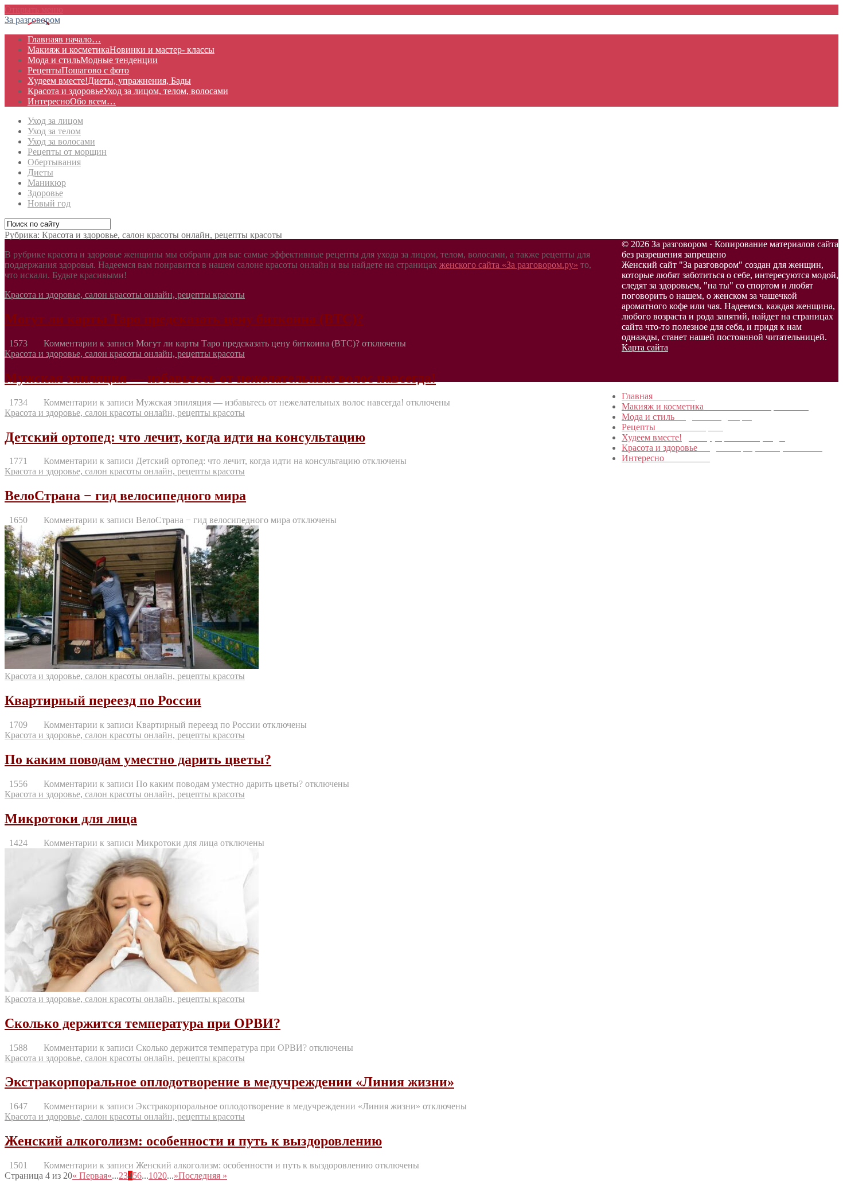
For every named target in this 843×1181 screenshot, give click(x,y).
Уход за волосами (61, 141)
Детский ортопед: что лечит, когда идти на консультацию (185, 437)
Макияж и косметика (121, 49)
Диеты (40, 172)
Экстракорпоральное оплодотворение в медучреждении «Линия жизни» (229, 1081)
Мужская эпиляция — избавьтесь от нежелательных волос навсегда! (220, 378)
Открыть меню (34, 9)
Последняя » (202, 1175)
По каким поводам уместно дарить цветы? (138, 759)
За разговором (32, 20)
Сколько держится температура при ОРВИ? (142, 1023)
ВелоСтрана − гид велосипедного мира (125, 495)
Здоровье (45, 193)
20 (162, 1175)
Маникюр (47, 183)
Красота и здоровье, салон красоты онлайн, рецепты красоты (125, 294)
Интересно (72, 101)
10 (153, 1175)
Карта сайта (645, 347)
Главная (64, 39)
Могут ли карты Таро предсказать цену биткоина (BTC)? (184, 318)
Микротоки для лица (71, 818)
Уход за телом (54, 131)
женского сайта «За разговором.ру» (508, 265)
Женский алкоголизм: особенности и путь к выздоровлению (193, 1140)
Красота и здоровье (128, 91)
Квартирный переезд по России (103, 700)
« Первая (89, 1175)
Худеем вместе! (109, 80)
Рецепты (78, 70)
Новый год (49, 203)
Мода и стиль (93, 60)
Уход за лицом (55, 121)
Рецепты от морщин (67, 152)
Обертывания (54, 162)
